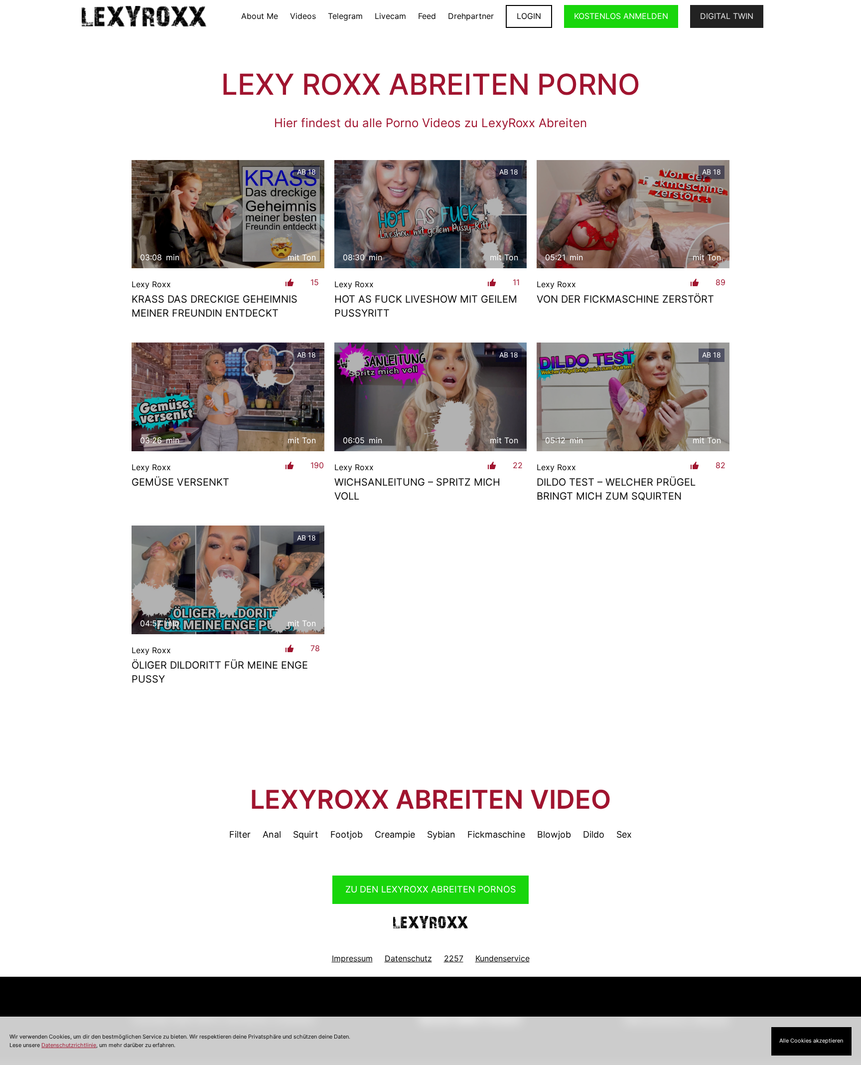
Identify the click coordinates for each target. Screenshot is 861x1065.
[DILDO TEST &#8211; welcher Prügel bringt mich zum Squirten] (633, 397)
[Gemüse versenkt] (228, 397)
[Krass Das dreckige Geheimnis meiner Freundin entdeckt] (228, 214)
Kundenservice (502, 958)
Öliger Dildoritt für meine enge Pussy (220, 672)
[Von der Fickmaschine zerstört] (633, 214)
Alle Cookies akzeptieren (811, 1040)
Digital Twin (726, 16)
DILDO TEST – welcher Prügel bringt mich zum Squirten (616, 489)
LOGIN (529, 16)
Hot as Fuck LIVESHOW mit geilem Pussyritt (425, 306)
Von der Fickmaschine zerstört (625, 299)
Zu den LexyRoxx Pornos (430, 889)
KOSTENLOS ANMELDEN (621, 16)
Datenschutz (408, 958)
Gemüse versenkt (180, 482)
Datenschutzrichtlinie (68, 1045)
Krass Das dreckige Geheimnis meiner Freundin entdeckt (214, 306)
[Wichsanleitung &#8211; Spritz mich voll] (430, 397)
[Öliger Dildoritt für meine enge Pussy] (228, 580)
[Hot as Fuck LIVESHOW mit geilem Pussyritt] (430, 214)
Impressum (352, 958)
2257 (453, 958)
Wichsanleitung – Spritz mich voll (417, 489)
